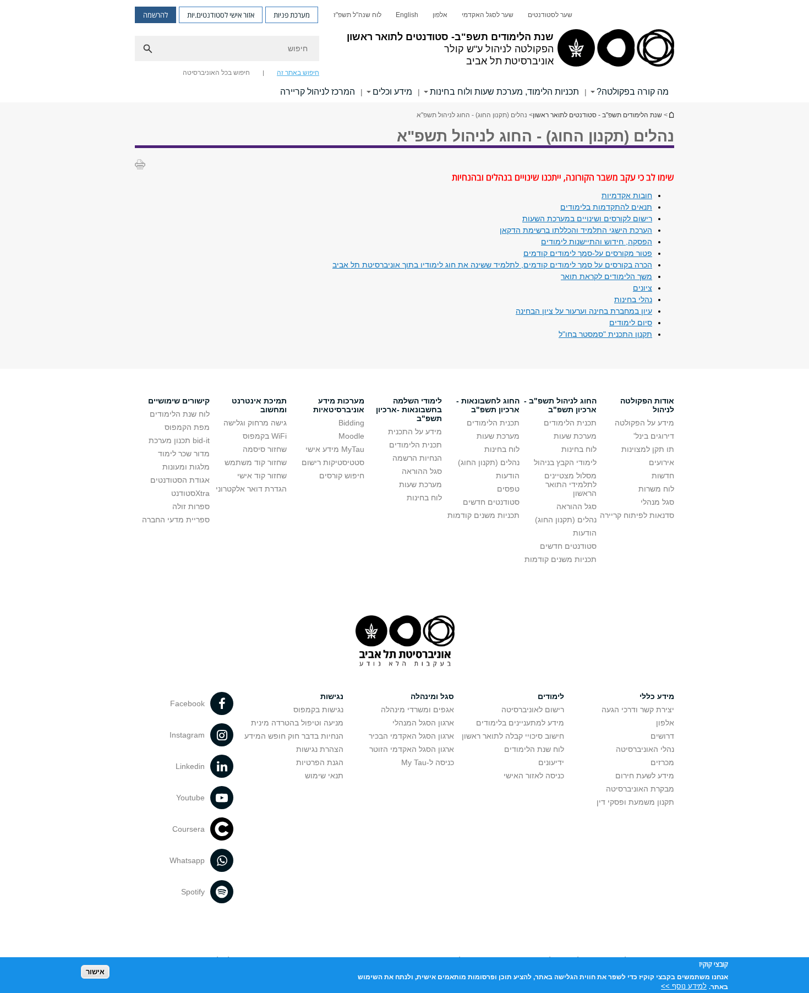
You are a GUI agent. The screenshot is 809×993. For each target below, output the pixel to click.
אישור (95, 971)
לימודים (551, 696)
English (407, 15)
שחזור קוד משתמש (256, 462)
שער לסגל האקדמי (487, 15)
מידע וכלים (392, 91)
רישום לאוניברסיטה (532, 709)
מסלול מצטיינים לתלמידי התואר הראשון (570, 484)
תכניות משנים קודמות (560, 559)
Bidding (351, 422)
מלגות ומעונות (186, 466)
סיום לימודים (630, 322)
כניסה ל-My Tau (427, 762)
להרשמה (155, 15)
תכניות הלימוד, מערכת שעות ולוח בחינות (504, 91)
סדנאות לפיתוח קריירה (637, 515)
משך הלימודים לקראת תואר (606, 276)
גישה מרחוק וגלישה (255, 422)
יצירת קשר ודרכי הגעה (638, 709)
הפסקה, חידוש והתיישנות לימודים (596, 241)
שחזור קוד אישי (262, 475)
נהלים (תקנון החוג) (566, 519)
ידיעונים (551, 762)
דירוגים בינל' (653, 436)
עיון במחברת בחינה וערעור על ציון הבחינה (584, 311)
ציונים (642, 287)
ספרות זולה (191, 506)
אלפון (440, 15)
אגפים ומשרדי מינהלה (417, 709)
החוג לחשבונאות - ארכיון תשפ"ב (488, 405)
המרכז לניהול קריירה (317, 91)
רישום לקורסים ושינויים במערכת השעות (587, 218)
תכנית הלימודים (570, 422)
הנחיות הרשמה (417, 458)
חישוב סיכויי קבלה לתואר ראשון (513, 736)
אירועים (661, 462)
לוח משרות (656, 488)
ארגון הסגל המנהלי (423, 722)
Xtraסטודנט (190, 493)
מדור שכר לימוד (184, 453)
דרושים (662, 736)
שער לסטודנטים (550, 15)
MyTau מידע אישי (334, 449)
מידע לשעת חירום (644, 775)
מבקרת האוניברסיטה (640, 788)
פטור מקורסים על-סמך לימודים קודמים (587, 253)
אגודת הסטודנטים (180, 480)
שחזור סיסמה (265, 449)
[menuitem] (550, 15)
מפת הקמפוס (187, 427)
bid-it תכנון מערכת (179, 440)
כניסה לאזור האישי (534, 775)
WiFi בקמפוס (265, 436)
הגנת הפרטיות (319, 762)
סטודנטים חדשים (568, 546)
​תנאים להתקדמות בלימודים (606, 207)
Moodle (351, 436)
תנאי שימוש (324, 775)
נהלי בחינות (633, 299)
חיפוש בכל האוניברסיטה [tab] (216, 73)
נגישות (331, 696)
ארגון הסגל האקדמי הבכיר (411, 736)
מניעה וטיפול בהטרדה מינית (297, 722)
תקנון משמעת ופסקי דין (635, 802)
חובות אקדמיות (627, 195)
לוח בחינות (579, 449)
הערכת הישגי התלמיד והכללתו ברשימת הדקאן (576, 230)
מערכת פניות (292, 15)
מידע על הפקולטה (644, 422)
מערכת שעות (575, 436)
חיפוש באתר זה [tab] (298, 73)
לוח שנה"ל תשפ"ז (357, 15)
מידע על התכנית (415, 431)
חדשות (663, 475)
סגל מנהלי (657, 502)
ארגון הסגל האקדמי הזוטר (411, 749)
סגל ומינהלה (432, 696)
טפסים (508, 488)
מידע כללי (656, 696)
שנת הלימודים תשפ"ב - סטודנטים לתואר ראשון (671, 115)
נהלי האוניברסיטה (645, 749)
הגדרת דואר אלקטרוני (251, 488)
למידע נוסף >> (684, 986)
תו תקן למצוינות (647, 449)
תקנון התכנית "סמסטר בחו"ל (605, 334)
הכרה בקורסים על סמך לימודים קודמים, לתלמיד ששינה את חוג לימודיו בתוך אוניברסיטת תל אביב (492, 264)
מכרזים (662, 762)
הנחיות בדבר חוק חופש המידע (293, 736)
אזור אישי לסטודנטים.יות (220, 15)
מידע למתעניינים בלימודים (520, 722)
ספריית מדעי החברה (176, 519)
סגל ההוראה (576, 506)
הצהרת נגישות (319, 749)
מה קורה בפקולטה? (633, 91)
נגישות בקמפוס (318, 709)
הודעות (585, 532)
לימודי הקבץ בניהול (565, 462)
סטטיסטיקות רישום (333, 462)
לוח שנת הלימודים (180, 414)
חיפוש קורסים (341, 475)
